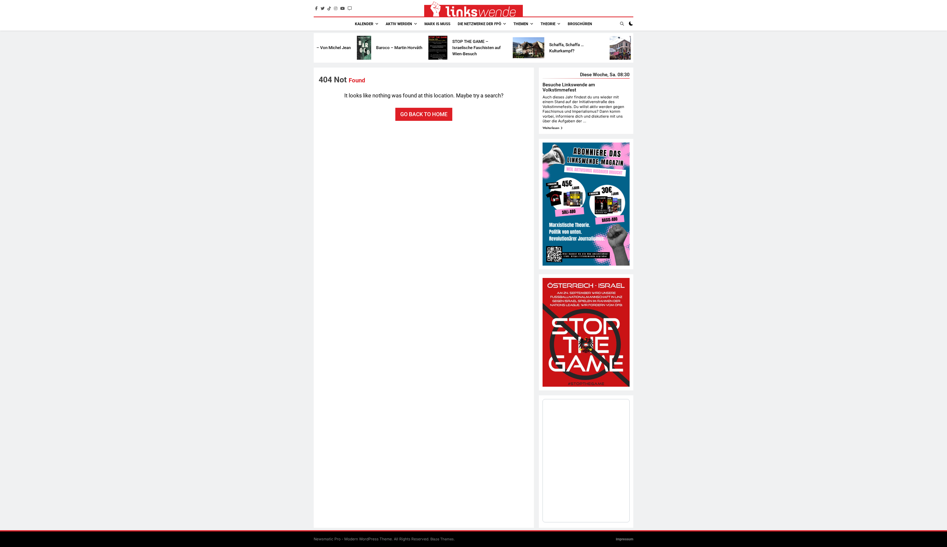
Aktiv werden (399, 24)
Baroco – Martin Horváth (369, 47)
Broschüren (580, 24)
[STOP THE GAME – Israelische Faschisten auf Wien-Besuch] (408, 47)
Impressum (624, 539)
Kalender (364, 24)
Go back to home (423, 114)
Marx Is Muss (437, 24)
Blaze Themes (442, 539)
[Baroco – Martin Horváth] (334, 48)
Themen (520, 24)
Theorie (548, 24)
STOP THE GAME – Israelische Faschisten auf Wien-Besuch (446, 47)
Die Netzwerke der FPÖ (479, 24)
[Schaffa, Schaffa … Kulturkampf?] (498, 47)
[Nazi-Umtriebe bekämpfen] (595, 48)
